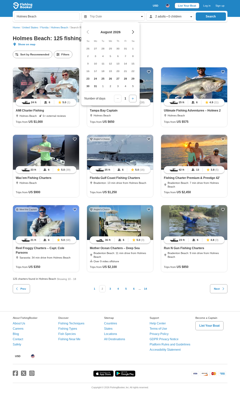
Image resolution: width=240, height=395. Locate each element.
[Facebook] (15, 373)
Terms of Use (158, 328)
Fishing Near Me (69, 339)
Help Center (158, 323)
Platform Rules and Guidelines (170, 344)
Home (16, 27)
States (108, 328)
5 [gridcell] (133, 86)
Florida (44, 27)
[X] (23, 373)
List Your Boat (187, 5)
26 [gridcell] (110, 78)
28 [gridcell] (125, 78)
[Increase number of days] (132, 98)
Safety (17, 344)
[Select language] (168, 5)
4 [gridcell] (125, 86)
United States (30, 27)
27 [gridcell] (117, 78)
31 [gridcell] (95, 86)
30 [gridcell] (87, 86)
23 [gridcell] (87, 78)
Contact (18, 339)
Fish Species (67, 333)
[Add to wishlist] (75, 72)
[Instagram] (31, 373)
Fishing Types (67, 328)
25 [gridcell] (102, 78)
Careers (18, 328)
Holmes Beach (59, 27)
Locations (110, 333)
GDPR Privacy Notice (164, 339)
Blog (16, 333)
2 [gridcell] (110, 86)
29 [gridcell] (132, 78)
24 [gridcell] (95, 78)
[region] (46, 102)
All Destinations (114, 339)
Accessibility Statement (165, 349)
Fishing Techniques (71, 323)
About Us (19, 323)
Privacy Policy (159, 333)
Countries (110, 323)
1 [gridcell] (103, 86)
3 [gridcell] (118, 86)
